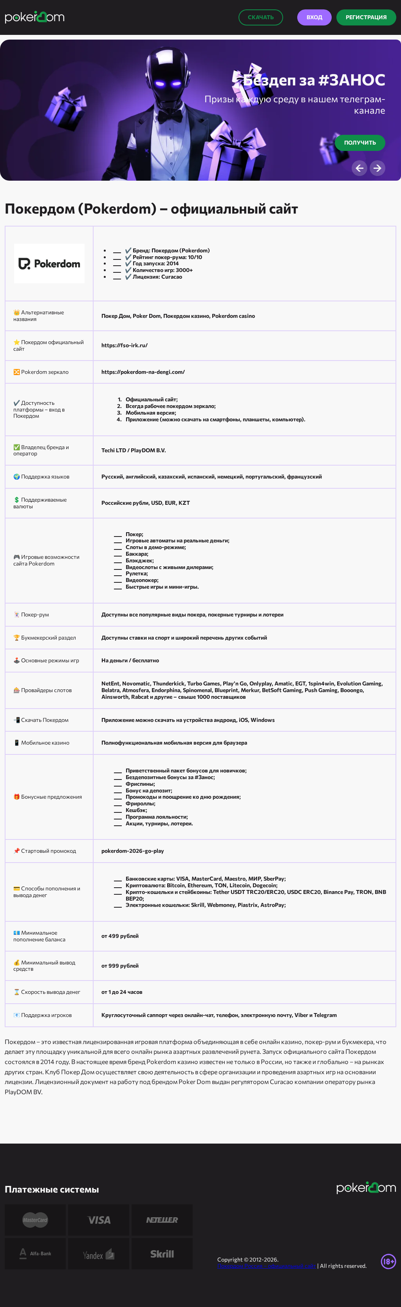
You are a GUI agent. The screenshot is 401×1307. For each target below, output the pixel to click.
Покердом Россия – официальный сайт (266, 1265)
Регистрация (366, 17)
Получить (360, 142)
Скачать (261, 17)
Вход (314, 17)
